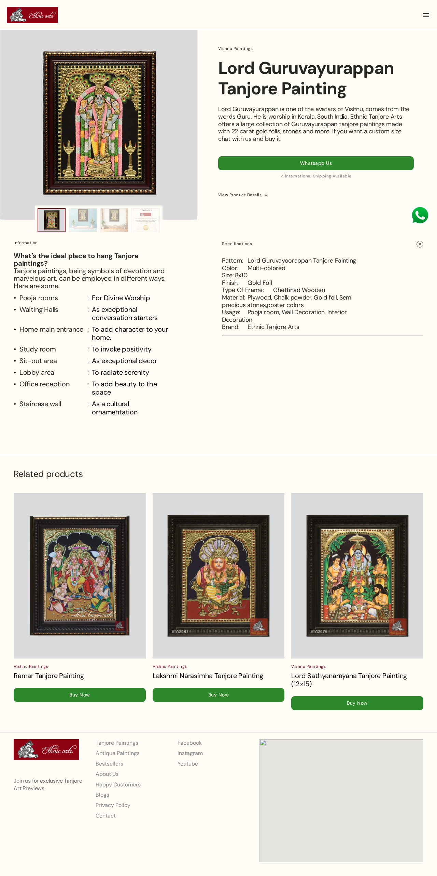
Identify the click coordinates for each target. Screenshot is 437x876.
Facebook (190, 742)
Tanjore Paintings (117, 742)
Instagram (190, 753)
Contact (106, 815)
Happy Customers (118, 784)
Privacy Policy (113, 805)
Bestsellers (109, 763)
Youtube (188, 763)
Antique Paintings (118, 753)
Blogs (102, 794)
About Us (107, 774)
